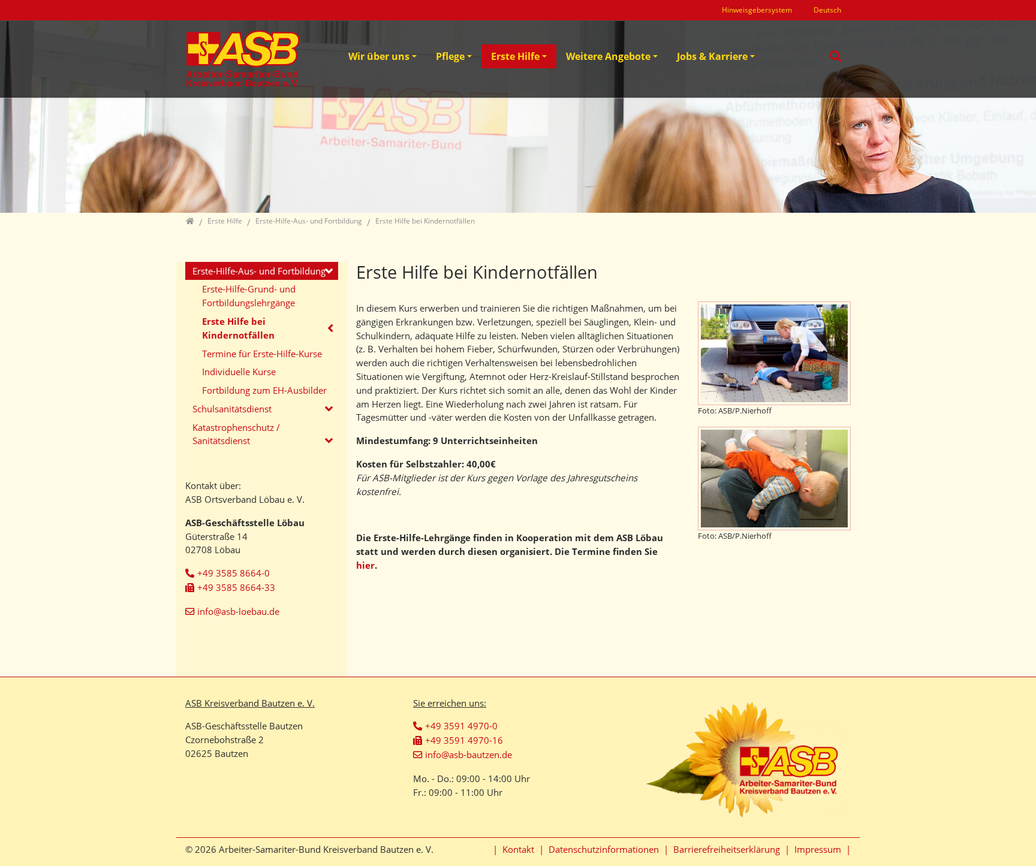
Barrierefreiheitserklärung (726, 849)
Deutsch (827, 10)
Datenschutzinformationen (604, 849)
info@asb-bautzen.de (468, 755)
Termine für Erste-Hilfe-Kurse (262, 354)
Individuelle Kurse (239, 372)
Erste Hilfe (515, 56)
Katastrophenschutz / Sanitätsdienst (236, 434)
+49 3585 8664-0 (233, 573)
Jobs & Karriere (712, 56)
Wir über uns (378, 56)
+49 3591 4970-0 (461, 726)
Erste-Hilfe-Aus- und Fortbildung (259, 271)
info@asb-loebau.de (238, 611)
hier (365, 565)
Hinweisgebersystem (757, 10)
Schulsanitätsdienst (232, 409)
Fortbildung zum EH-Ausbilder (264, 390)
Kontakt (518, 849)
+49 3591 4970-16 (464, 740)
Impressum (817, 849)
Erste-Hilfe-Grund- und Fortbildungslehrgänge (249, 296)
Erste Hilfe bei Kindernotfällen (238, 328)
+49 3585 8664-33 (236, 587)
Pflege (450, 56)
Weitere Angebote (608, 56)
